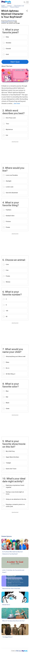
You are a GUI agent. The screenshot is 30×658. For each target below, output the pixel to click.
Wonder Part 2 (6, 604)
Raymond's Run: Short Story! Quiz (11, 588)
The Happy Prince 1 (7, 637)
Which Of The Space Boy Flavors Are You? (13, 621)
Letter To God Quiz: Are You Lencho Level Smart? (13, 571)
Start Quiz (15, 62)
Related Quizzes (7, 536)
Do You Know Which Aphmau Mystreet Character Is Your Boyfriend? (12, 553)
